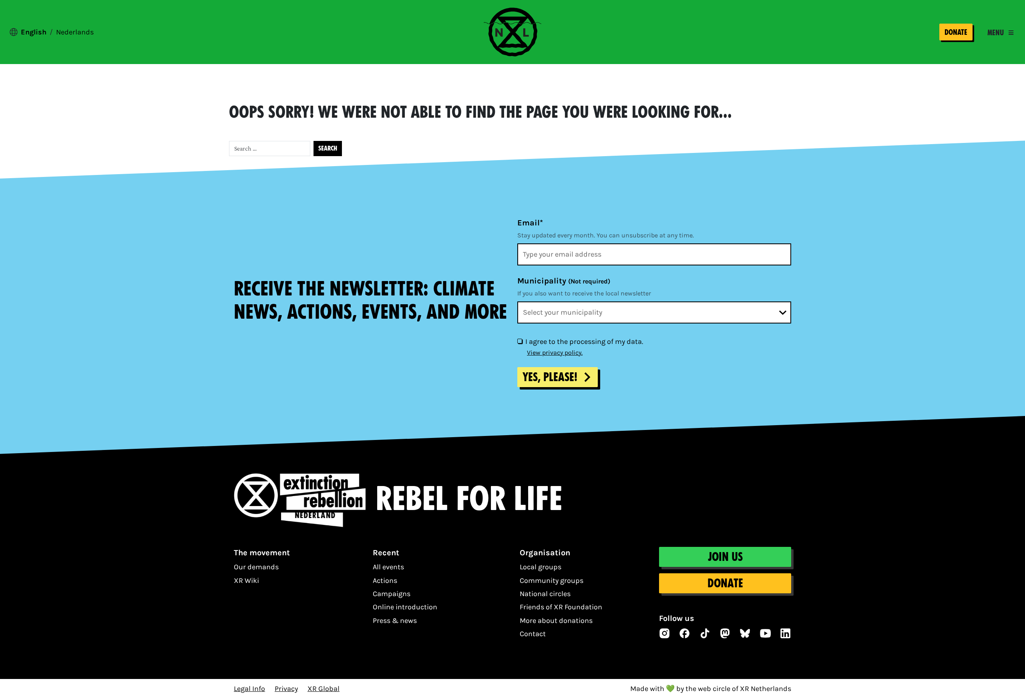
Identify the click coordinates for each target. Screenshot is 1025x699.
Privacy (286, 688)
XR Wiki (246, 580)
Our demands (256, 566)
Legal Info (249, 688)
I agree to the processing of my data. (584, 341)
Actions (385, 580)
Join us (725, 557)
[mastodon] (725, 633)
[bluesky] (745, 633)
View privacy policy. (555, 352)
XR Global (324, 688)
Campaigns (391, 593)
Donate (956, 32)
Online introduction (405, 607)
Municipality (563, 280)
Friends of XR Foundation (561, 607)
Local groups (540, 566)
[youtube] (765, 633)
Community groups (551, 580)
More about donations (556, 620)
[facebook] (684, 633)
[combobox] (654, 312)
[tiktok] (705, 633)
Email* (530, 222)
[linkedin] (785, 633)
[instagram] (664, 633)
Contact (533, 633)
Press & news (395, 620)
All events (388, 566)
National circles (545, 593)
